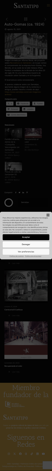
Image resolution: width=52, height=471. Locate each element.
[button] (48, 215)
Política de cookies (17, 256)
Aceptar (26, 237)
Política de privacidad (33, 256)
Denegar (26, 244)
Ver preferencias (26, 251)
